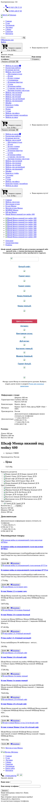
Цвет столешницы (8, 485)
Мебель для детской (13, 97)
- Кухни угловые (12, 78)
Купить (19, 506)
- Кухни (9, 76)
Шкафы (8, 103)
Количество (5, 506)
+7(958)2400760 (10, 776)
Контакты (9, 34)
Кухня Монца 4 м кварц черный (14, 680)
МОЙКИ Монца (11, 210)
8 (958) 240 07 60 (15, 11)
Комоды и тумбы (12, 105)
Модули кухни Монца (14, 208)
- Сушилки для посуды (14, 88)
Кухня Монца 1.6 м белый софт (14, 657)
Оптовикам (9, 25)
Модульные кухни (12, 204)
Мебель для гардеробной (15, 99)
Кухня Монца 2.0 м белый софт (14, 704)
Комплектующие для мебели (16, 115)
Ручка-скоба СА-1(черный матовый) (16, 638)
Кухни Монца (10, 206)
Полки (8, 109)
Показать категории (8, 62)
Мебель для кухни (12, 72)
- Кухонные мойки (13, 86)
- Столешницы (11, 80)
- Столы (9, 84)
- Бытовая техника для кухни (17, 90)
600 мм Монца (11, 212)
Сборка (8, 29)
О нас (7, 23)
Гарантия (9, 31)
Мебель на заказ (11, 117)
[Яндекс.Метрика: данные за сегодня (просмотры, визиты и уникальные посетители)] (10, 752)
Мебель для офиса (12, 113)
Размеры (8, 245)
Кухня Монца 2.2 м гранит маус (14, 591)
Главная (8, 21)
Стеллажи (9, 107)
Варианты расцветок (9, 472)
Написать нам (8, 40)
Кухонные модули (12, 70)
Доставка (9, 27)
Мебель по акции (12, 66)
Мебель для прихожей (14, 101)
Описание (9, 241)
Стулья (8, 111)
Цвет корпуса (6, 501)
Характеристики (11, 243)
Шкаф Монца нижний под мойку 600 (20, 214)
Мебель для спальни (13, 95)
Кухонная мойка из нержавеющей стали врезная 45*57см (24, 570)
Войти (3, 42)
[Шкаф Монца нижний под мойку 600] (20, 218)
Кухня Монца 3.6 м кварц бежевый (15, 615)
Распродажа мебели (13, 68)
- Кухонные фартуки (14, 82)
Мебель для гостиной (13, 92)
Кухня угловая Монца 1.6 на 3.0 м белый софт (20, 727)
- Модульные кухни (13, 74)
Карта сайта (10, 768)
